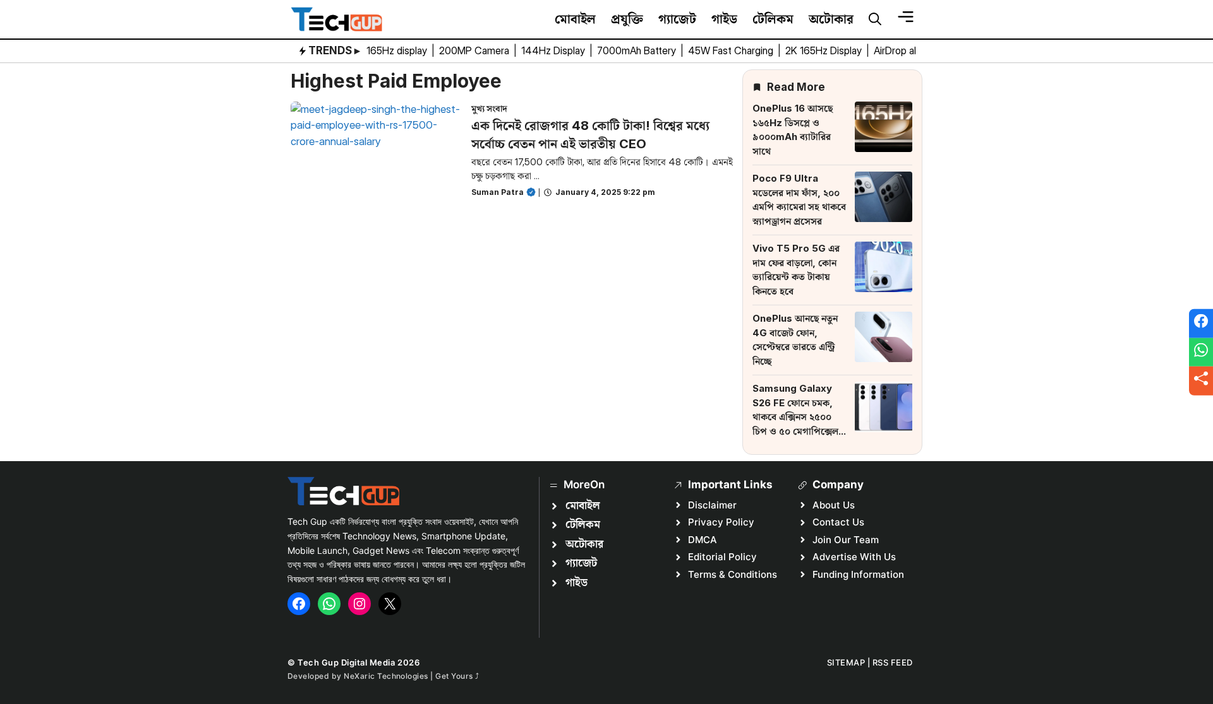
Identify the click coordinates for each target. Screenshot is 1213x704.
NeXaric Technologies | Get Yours (409, 676)
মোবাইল (575, 18)
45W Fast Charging (732, 50)
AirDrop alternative (916, 50)
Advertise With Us (854, 557)
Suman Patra (497, 192)
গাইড (724, 18)
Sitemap (846, 662)
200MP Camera (475, 50)
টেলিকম (773, 18)
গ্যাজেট (677, 18)
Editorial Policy (722, 557)
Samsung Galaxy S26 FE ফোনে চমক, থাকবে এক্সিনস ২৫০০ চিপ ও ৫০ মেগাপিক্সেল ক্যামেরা (795, 416)
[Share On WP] (1201, 352)
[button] (875, 19)
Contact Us (838, 522)
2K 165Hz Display (824, 50)
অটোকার (831, 18)
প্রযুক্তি (627, 18)
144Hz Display (554, 50)
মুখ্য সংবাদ (489, 108)
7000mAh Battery (638, 50)
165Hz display (398, 50)
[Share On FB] (1201, 323)
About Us (833, 505)
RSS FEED (892, 662)
